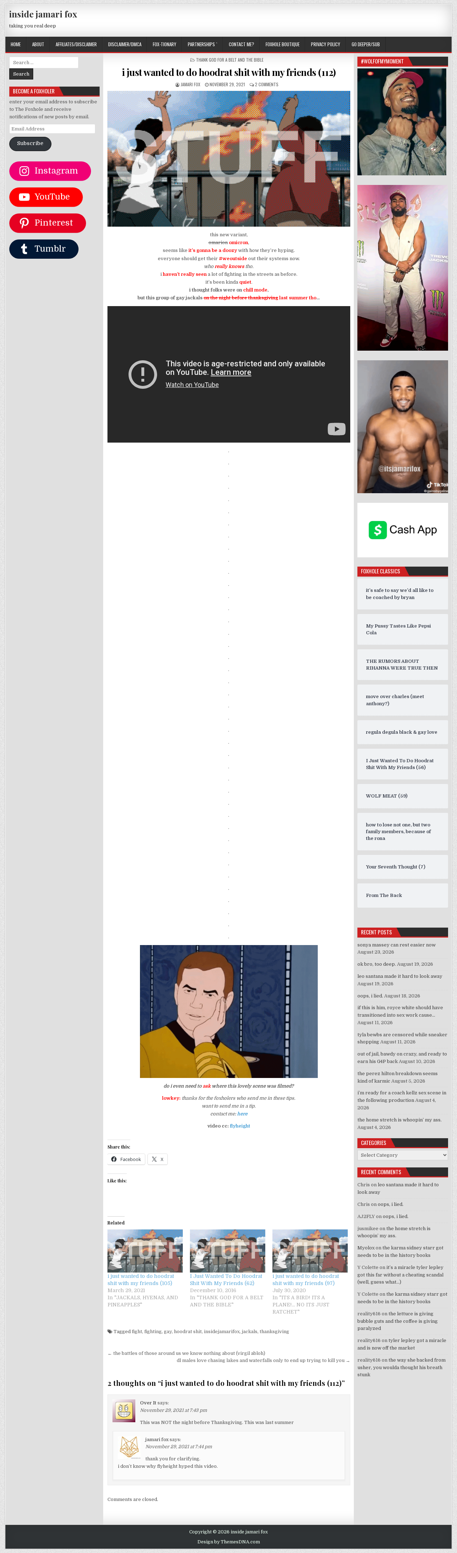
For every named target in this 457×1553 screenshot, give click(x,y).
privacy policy (325, 44)
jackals (249, 1331)
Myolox (366, 1247)
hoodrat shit (188, 1331)
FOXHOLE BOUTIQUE (283, 44)
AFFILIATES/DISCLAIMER (76, 44)
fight (137, 1331)
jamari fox (190, 84)
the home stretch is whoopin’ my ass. (399, 1120)
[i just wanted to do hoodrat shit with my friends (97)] (310, 1251)
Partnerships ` (202, 44)
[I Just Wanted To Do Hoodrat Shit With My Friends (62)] (227, 1251)
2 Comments (266, 84)
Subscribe (30, 143)
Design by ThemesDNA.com (228, 1541)
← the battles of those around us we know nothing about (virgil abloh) (186, 1353)
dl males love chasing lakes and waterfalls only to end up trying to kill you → (263, 1360)
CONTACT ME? (241, 44)
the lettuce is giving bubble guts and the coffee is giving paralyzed (397, 1321)
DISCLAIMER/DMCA (124, 44)
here (242, 1113)
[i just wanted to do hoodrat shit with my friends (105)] (145, 1251)
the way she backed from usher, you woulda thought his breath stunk (401, 1367)
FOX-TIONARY (164, 44)
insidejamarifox (222, 1331)
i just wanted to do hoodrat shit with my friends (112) (229, 72)
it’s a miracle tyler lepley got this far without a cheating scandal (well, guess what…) (400, 1275)
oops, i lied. (370, 996)
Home (16, 44)
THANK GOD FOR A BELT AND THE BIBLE (229, 60)
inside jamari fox (43, 14)
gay (168, 1331)
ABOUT (38, 44)
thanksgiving (274, 1331)
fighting (153, 1331)
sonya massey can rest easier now (396, 945)
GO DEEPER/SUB (366, 44)
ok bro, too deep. (376, 964)
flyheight (240, 1126)
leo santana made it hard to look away (399, 976)
